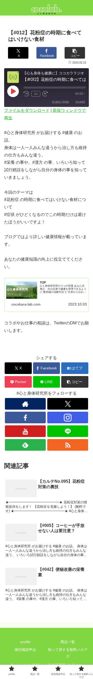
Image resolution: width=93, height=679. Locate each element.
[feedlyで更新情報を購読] (25, 445)
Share (80, 102)
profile (25, 642)
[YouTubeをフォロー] (25, 431)
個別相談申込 (25, 649)
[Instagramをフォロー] (67, 417)
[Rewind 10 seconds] (26, 94)
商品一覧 (67, 642)
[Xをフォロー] (67, 404)
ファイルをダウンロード (27, 110)
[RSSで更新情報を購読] (67, 445)
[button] (75, 53)
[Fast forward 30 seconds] (45, 94)
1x (35, 94)
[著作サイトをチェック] (25, 404)
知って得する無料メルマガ (68, 652)
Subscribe (60, 102)
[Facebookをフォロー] (25, 417)
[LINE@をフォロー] (67, 431)
